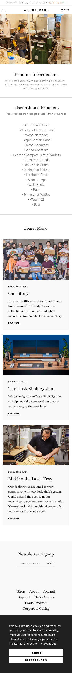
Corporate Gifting (36, 608)
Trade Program (36, 602)
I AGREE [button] (36, 652)
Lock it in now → (58, 2)
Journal (49, 591)
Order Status (44, 597)
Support (24, 597)
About (34, 591)
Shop (21, 591)
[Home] (36, 10)
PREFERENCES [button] (36, 660)
